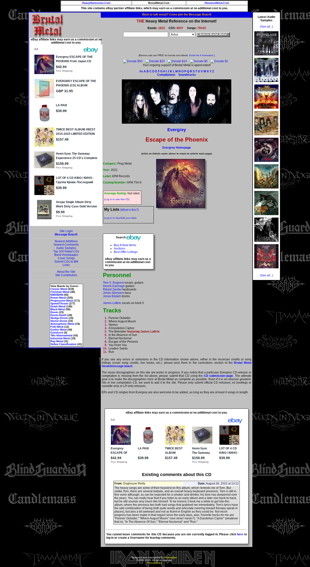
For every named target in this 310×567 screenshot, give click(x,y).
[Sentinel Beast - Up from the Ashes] (266, 216)
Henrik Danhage (114, 286)
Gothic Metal (58, 329)
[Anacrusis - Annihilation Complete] (266, 136)
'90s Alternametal (61, 335)
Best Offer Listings (126, 252)
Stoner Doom (58, 320)
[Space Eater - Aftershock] (266, 190)
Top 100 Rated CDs (66, 251)
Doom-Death (58, 315)
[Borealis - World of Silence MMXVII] (266, 83)
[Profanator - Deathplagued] (266, 243)
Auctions (119, 248)
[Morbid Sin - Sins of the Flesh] (266, 270)
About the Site (66, 271)
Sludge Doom (59, 318)
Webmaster (170, 557)
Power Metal (58, 297)
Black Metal (57, 309)
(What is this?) (129, 210)
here (240, 534)
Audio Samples (66, 248)
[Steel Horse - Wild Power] (266, 163)
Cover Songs (66, 258)
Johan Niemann (113, 293)
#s (141, 71)
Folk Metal (56, 326)
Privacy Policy (154, 562)
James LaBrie (112, 303)
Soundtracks (187, 74)
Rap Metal (56, 341)
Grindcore (56, 332)
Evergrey (176, 129)
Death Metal (57, 306)
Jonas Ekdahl (112, 296)
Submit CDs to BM (66, 261)
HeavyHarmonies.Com (96, 2)
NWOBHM (56, 294)
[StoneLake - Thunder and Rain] (266, 57)
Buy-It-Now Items (125, 245)
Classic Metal (58, 288)
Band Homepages (66, 255)
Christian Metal (60, 291)
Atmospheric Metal (62, 323)
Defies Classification (63, 344)
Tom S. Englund (113, 282)
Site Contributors (66, 275)
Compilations (166, 74)
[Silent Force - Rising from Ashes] (266, 110)
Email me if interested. (201, 55)
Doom (54, 312)
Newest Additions (66, 241)
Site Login (66, 231)
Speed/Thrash (59, 303)
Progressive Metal (61, 300)
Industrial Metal (60, 338)
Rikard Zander (112, 289)
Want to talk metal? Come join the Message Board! (176, 14)
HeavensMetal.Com (217, 2)
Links (66, 265)
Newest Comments (66, 244)
